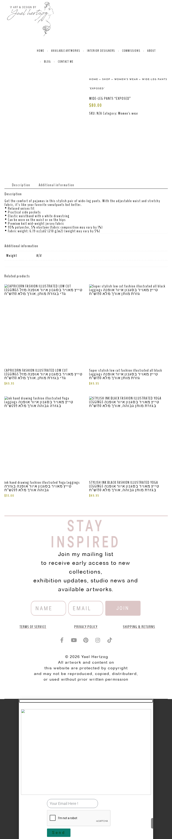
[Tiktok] (110, 640)
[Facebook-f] (62, 640)
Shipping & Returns (139, 626)
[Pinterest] (86, 640)
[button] (86, 701)
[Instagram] (98, 640)
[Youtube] (74, 640)
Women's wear (128, 113)
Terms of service (33, 626)
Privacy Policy (86, 626)
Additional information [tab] (56, 184)
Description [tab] (21, 184)
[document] (86, 769)
